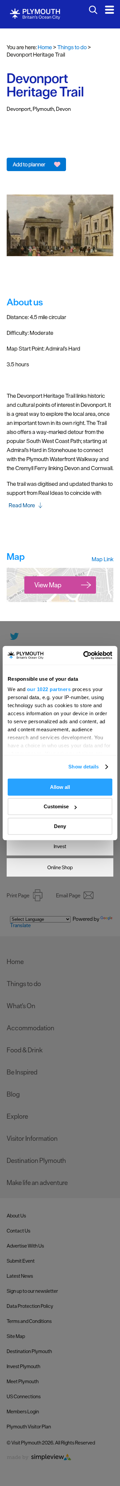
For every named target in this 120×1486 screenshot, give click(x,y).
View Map (47, 585)
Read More (22, 505)
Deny (60, 826)
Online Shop (60, 867)
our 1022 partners (49, 689)
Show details (83, 766)
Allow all (60, 787)
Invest (60, 846)
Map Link (102, 559)
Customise (56, 806)
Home (45, 47)
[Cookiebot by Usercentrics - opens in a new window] (84, 655)
